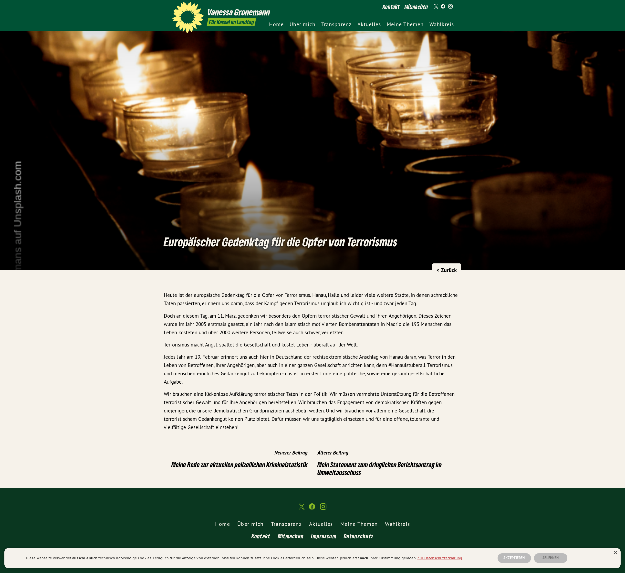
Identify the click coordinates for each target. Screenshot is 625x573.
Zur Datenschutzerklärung (439, 557)
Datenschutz (359, 536)
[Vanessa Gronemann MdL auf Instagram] (450, 6)
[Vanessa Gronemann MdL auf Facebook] (443, 6)
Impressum (323, 536)
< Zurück (447, 270)
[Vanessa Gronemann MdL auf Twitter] (435, 6)
